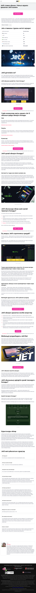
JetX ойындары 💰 (18, 148)
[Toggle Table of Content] (10, 25)
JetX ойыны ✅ (18, 108)
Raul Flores (9, 544)
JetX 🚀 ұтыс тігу (18, 228)
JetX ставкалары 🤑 (18, 367)
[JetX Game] (18, 1)
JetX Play (18, 331)
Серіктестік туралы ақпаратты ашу (26, 565)
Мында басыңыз (4, 110)
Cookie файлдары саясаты (8, 565)
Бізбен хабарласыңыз (18, 566)
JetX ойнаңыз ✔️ (18, 13)
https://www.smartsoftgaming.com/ (18, 587)
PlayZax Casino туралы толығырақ (7, 135)
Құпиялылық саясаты (16, 565)
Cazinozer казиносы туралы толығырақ (7, 145)
